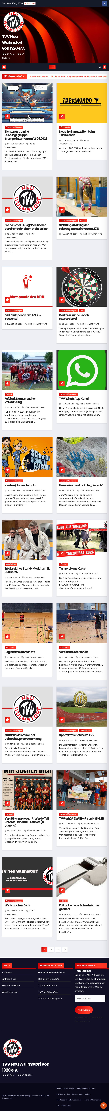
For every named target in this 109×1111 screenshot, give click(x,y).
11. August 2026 (70, 234)
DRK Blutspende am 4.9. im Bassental (23, 317)
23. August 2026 (15, 144)
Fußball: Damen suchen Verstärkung (20, 400)
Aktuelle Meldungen (14, 127)
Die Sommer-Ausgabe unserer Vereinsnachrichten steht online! (26, 227)
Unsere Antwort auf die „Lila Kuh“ (81, 485)
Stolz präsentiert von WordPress (15, 1096)
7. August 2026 (15, 324)
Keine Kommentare (92, 234)
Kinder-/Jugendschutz (20, 485)
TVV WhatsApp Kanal (74, 399)
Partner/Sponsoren (93, 1100)
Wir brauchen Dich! (17, 905)
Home (58, 1088)
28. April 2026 (14, 831)
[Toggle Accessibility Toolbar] (103, 1105)
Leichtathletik (85, 731)
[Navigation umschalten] (52, 67)
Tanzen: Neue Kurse (72, 568)
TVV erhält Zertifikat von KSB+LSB (81, 818)
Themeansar (7, 1098)
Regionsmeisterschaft (20, 652)
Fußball (9, 394)
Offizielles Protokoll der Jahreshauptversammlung (23, 737)
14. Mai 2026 (13, 744)
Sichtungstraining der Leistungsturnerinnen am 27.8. (79, 227)
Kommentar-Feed (11, 985)
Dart (81, 311)
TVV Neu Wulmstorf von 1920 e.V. (13, 42)
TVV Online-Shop (63, 1105)
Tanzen (63, 564)
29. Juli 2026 (68, 324)
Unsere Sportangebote (81, 1094)
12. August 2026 (15, 234)
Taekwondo (65, 127)
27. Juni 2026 (68, 491)
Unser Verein (69, 1088)
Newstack (41, 1096)
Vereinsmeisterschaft (73, 652)
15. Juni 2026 (13, 577)
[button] (100, 67)
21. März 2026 (69, 824)
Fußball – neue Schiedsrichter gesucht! (79, 907)
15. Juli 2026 (13, 407)
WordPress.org (10, 992)
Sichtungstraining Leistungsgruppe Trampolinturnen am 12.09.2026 (26, 135)
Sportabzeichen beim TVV (76, 735)
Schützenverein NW (48, 979)
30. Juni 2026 (14, 491)
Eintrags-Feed (9, 979)
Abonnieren (84, 1010)
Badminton (10, 647)
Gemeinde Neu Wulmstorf (51, 972)
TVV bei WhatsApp (48, 992)
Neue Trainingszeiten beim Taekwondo (77, 133)
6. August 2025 (70, 914)
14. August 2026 (70, 140)
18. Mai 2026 (13, 657)
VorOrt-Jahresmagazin (50, 998)
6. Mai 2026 (67, 740)
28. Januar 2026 (15, 911)
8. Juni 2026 (68, 574)
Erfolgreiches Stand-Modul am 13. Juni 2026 (27, 570)
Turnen (82, 221)
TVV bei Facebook (47, 985)
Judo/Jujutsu (11, 564)
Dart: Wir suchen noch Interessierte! (74, 317)
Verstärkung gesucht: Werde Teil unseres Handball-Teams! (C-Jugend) (27, 822)
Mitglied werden (63, 1094)
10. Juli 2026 (68, 404)
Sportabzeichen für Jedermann (69, 1100)
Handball (9, 814)
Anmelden (7, 972)
